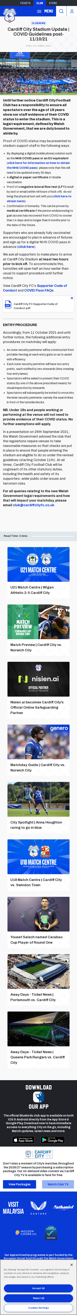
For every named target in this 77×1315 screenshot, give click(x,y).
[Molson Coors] (26, 1232)
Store (53, 3)
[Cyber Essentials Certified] (51, 1232)
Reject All (38, 1298)
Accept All (38, 1288)
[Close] (71, 1265)
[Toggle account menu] (72, 11)
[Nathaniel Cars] (63, 1207)
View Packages (20, 1184)
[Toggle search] (61, 11)
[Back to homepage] (9, 15)
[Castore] (38, 1207)
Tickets (25, 3)
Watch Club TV (58, 1184)
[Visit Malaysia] (13, 1208)
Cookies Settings (38, 1308)
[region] (38, 1287)
